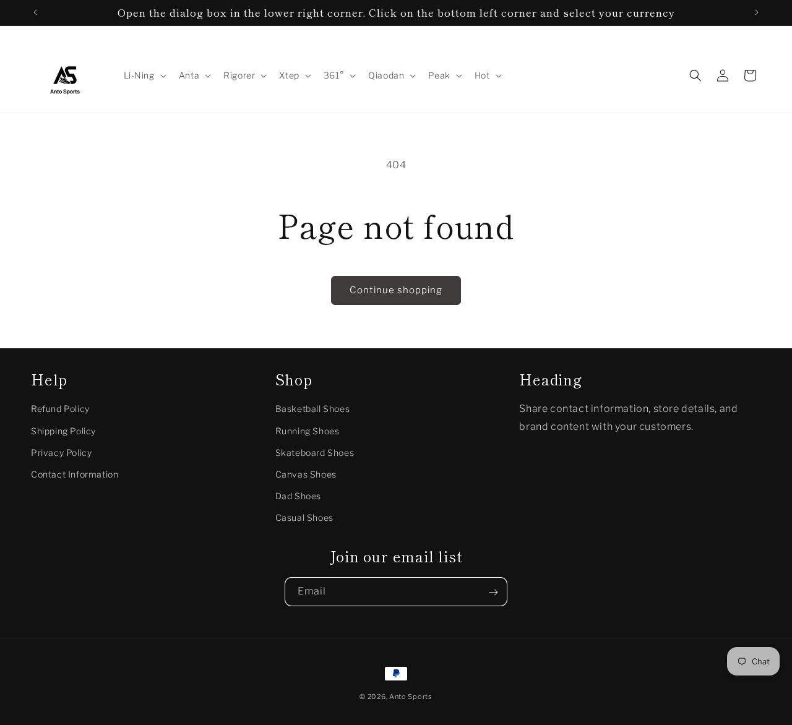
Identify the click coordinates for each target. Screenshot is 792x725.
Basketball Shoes (312, 409)
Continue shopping (396, 290)
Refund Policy (60, 409)
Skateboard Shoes (315, 452)
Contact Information (74, 474)
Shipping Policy (63, 431)
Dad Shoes (298, 496)
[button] (143, 75)
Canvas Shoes (306, 474)
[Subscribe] (493, 592)
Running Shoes (307, 431)
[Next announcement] (756, 12)
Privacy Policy (61, 452)
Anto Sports (411, 696)
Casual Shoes (304, 518)
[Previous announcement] (35, 12)
